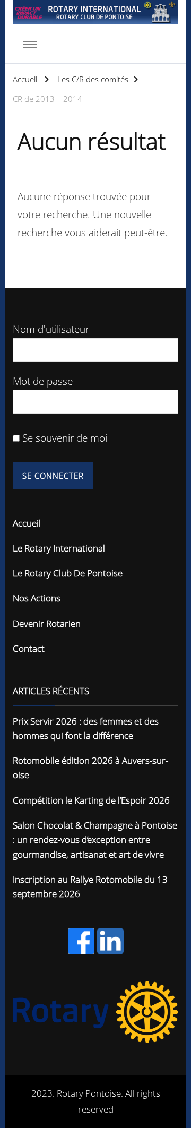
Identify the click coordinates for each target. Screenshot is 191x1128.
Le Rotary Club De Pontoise (68, 573)
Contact (29, 648)
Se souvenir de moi (63, 437)
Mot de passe (43, 381)
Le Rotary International (59, 548)
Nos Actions (36, 598)
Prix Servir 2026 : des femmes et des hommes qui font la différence (86, 728)
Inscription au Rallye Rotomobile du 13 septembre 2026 (90, 886)
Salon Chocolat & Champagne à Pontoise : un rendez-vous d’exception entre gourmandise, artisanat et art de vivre (95, 839)
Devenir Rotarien (47, 623)
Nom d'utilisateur (51, 329)
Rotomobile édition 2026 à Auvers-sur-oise (90, 767)
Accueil (27, 523)
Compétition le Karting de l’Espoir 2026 (91, 800)
